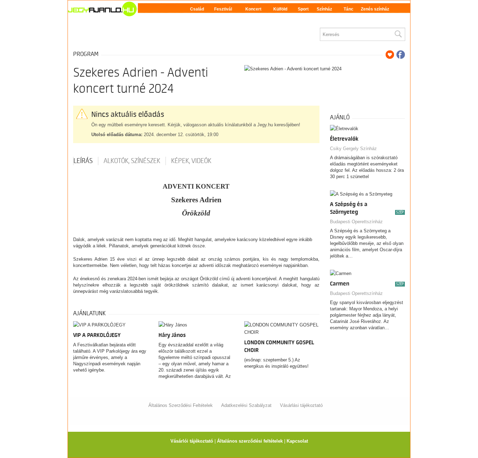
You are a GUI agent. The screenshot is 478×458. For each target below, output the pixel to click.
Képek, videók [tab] (191, 161)
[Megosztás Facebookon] (400, 54)
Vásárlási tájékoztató (301, 405)
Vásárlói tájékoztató (191, 441)
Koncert (253, 9)
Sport (303, 9)
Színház (324, 9)
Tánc (348, 9)
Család (197, 9)
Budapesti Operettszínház (356, 221)
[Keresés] (398, 34)
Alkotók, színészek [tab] (132, 161)
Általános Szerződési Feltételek (180, 405)
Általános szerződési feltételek (250, 441)
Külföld (280, 9)
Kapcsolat (297, 441)
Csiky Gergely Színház (353, 148)
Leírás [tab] (83, 161)
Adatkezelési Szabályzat (246, 405)
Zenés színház (375, 9)
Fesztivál (223, 9)
